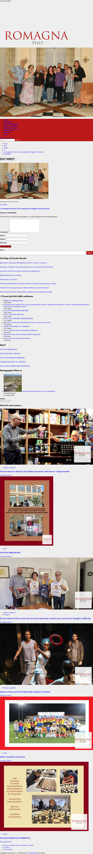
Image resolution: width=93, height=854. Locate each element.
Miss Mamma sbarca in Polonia (10, 275)
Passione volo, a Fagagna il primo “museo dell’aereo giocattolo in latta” (24, 288)
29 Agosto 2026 (5, 695)
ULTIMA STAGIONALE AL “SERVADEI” (17, 326)
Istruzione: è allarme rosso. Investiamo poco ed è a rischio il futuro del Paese (26, 267)
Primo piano (8, 122)
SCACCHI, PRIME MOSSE (8, 349)
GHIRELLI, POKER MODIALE (13, 301)
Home (6, 120)
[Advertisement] (46, 15)
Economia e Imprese (11, 128)
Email (3, 239)
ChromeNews (32, 853)
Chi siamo (7, 132)
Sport (6, 134)
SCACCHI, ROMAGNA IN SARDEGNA (16, 311)
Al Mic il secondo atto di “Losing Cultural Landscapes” (22, 334)
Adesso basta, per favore (8, 279)
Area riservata (8, 849)
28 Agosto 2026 (5, 842)
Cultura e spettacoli (10, 126)
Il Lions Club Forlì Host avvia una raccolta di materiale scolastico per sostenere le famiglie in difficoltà (45, 618)
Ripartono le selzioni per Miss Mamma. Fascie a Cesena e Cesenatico (23, 263)
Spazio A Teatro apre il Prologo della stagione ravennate (25, 692)
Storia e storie (9, 130)
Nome (2, 235)
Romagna (6, 615)
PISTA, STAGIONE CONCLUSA (14, 314)
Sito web (3, 243)
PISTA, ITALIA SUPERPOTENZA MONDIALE (19, 318)
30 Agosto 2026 (5, 475)
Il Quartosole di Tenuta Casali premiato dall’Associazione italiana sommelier (26, 292)
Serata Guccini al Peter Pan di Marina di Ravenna (21, 330)
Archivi (2, 399)
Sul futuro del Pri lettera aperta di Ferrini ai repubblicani (20, 271)
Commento (4, 232)
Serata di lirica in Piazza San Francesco (17, 338)
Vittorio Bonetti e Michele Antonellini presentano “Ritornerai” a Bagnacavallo (34, 471)
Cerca (2, 250)
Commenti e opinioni (11, 124)
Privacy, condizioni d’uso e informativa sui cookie (19, 845)
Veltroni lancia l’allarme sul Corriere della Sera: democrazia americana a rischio (28, 284)
